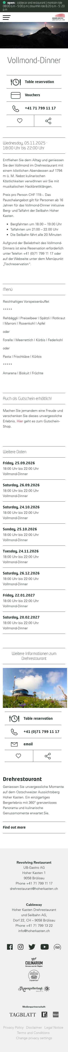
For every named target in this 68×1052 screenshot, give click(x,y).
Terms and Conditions (33, 1033)
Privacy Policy (13, 1027)
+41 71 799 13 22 (39, 925)
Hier (20, 421)
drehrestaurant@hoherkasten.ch (34, 888)
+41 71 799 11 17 (39, 883)
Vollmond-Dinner (21, 469)
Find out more (14, 827)
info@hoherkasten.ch (34, 931)
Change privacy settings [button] (34, 1038)
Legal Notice (53, 1027)
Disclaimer (34, 1027)
